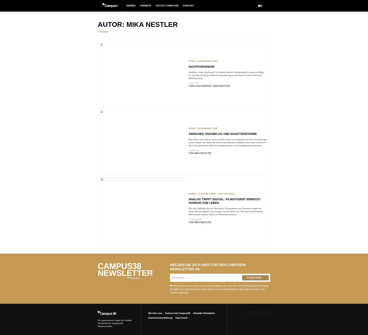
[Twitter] (261, 314)
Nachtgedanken (201, 66)
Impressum (181, 318)
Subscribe (254, 278)
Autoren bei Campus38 (177, 313)
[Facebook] (249, 314)
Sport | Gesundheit (200, 61)
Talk (215, 61)
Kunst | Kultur (218, 194)
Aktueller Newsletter (204, 313)
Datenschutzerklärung (160, 318)
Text (215, 128)
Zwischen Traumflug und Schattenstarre (223, 133)
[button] (98, 5)
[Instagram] (255, 314)
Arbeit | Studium (198, 194)
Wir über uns (155, 313)
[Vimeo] (268, 314)
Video (231, 194)
